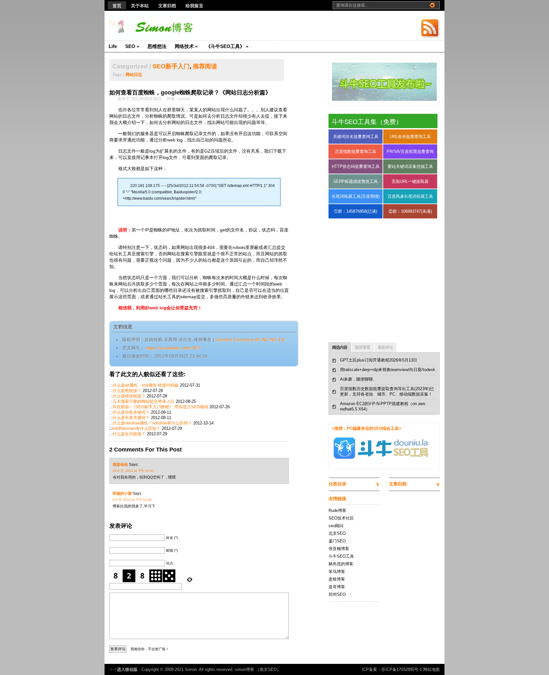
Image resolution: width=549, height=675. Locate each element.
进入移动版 (127, 669)
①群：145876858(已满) (355, 211)
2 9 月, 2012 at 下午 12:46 (132, 499)
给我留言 (194, 5)
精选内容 (339, 347)
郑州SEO (337, 594)
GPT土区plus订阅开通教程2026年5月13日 (378, 360)
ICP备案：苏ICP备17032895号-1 (392, 669)
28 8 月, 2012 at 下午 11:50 (133, 470)
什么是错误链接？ (129, 396)
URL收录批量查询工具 (410, 136)
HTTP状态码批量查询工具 (356, 166)
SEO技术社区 (341, 518)
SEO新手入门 (171, 66)
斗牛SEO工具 (341, 556)
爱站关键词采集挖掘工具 (410, 166)
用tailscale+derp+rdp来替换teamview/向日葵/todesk (387, 369)
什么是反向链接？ (129, 433)
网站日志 (133, 74)
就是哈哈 (120, 464)
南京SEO (268, 669)
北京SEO (337, 533)
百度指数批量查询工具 (355, 151)
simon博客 (244, 669)
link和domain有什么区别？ (136, 428)
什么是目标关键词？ (131, 412)
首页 (116, 5)
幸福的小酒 (122, 493)
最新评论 (385, 347)
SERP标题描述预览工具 (355, 181)
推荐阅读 (205, 66)
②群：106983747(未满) (410, 211)
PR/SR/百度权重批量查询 (410, 151)
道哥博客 (337, 586)
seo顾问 (336, 525)
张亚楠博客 (339, 548)
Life (113, 46)
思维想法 (156, 46)
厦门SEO (337, 541)
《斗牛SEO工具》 (227, 46)
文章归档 (167, 5)
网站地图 (431, 669)
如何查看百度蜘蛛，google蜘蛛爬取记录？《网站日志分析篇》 (190, 92)
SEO (132, 46)
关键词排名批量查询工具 (355, 136)
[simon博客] (166, 25)
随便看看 (362, 347)
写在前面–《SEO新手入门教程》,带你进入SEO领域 (160, 406)
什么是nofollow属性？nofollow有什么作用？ (152, 423)
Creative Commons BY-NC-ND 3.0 (249, 339)
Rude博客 (337, 510)
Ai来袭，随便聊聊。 (358, 379)
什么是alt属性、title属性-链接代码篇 (145, 385)
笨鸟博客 (337, 571)
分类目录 (337, 483)
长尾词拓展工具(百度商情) (356, 196)
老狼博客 (337, 579)
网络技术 (186, 46)
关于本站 (140, 5)
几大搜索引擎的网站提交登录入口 (143, 401)
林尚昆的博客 (341, 563)
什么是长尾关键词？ (131, 417)
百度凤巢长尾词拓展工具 (410, 196)
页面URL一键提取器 (410, 181)
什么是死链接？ (126, 390)
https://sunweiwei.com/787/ (172, 347)
